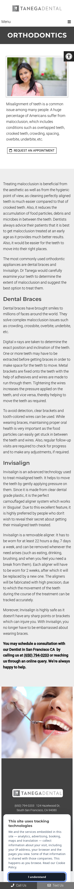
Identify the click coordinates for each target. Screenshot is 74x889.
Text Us (58, 885)
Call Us (20, 885)
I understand (37, 877)
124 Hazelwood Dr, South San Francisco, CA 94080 (38, 808)
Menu (6, 21)
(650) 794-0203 (36, 655)
